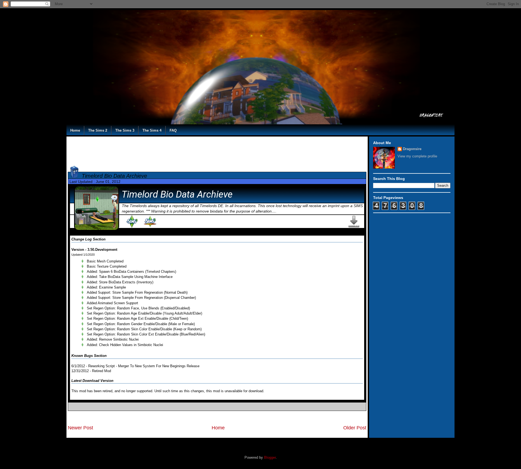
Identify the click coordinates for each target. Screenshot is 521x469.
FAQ (173, 130)
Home (75, 130)
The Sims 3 (124, 130)
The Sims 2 (97, 130)
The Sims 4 (151, 130)
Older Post (354, 427)
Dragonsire (412, 149)
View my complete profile (417, 156)
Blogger (270, 457)
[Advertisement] (217, 150)
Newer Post (80, 427)
